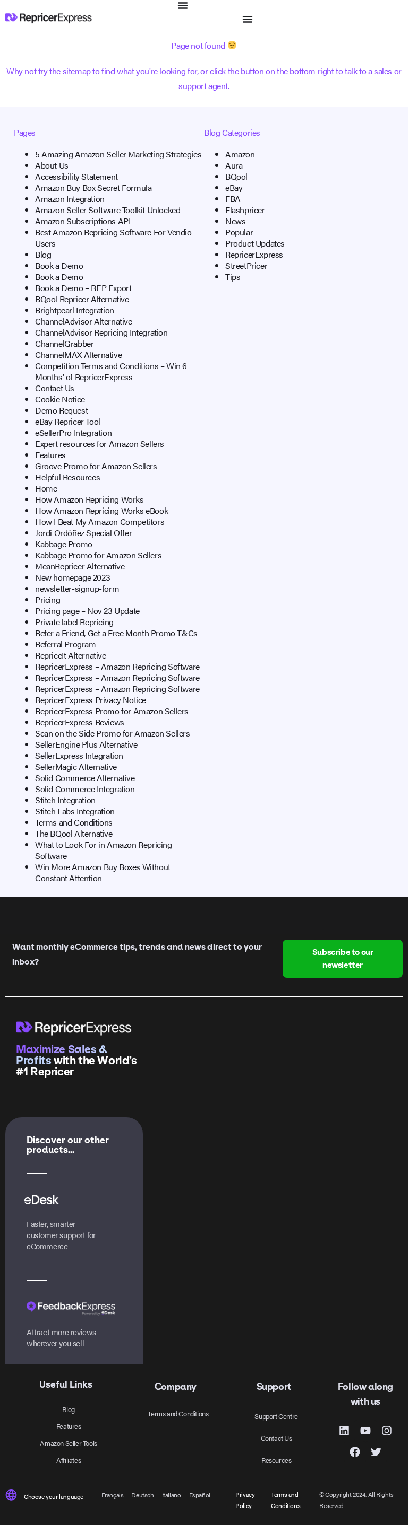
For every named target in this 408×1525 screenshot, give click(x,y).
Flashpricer (245, 210)
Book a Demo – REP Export (83, 288)
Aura (233, 165)
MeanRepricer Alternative (79, 566)
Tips (232, 276)
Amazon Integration (70, 198)
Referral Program (65, 644)
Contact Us (54, 388)
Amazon (240, 154)
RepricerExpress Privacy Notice (90, 700)
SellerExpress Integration (79, 755)
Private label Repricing (74, 622)
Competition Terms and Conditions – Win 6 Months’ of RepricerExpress (111, 371)
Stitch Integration (65, 800)
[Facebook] (355, 1451)
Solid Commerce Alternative (85, 778)
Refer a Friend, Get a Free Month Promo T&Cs (116, 633)
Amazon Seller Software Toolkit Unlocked (107, 210)
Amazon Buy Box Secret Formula (93, 187)
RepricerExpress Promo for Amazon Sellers (112, 711)
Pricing (47, 599)
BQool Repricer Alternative (82, 299)
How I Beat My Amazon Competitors (99, 521)
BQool (236, 176)
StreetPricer (246, 265)
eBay (233, 187)
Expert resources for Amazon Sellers (99, 443)
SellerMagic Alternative (76, 766)
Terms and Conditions (74, 822)
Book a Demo (59, 265)
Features (50, 455)
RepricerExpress (254, 254)
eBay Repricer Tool (67, 421)
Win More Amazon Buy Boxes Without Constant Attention (103, 872)
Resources (276, 1460)
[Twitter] (376, 1451)
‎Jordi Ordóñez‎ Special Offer (83, 533)
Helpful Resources (67, 477)
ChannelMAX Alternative (78, 354)
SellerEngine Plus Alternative (86, 744)
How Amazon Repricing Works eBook (101, 510)
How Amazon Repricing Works (89, 499)
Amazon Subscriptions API (82, 221)
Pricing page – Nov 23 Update (87, 610)
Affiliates (68, 1460)
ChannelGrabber (64, 343)
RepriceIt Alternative (70, 655)
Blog (43, 254)
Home (46, 488)
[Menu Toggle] (182, 5)
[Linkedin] (344, 1430)
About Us (52, 165)
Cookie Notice (60, 399)
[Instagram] (386, 1430)
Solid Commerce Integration (85, 789)
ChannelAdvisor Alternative (83, 321)
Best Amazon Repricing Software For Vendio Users (113, 237)
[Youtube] (365, 1430)
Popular (239, 232)
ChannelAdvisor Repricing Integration (101, 332)
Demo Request (61, 410)
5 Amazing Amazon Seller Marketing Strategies (118, 154)
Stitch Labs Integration (75, 811)
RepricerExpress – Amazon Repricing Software (117, 666)
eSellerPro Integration (73, 432)
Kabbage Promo (63, 544)
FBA (233, 198)
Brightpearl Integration (74, 310)
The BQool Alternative (74, 833)
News (235, 221)
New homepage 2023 (72, 577)
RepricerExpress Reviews (79, 722)
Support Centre (276, 1416)
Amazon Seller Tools (68, 1443)
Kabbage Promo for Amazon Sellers (98, 555)
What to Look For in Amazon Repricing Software (103, 850)
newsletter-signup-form (77, 588)
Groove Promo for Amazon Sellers (96, 466)
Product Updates (255, 243)
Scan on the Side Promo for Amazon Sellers (112, 733)
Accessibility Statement (76, 176)
